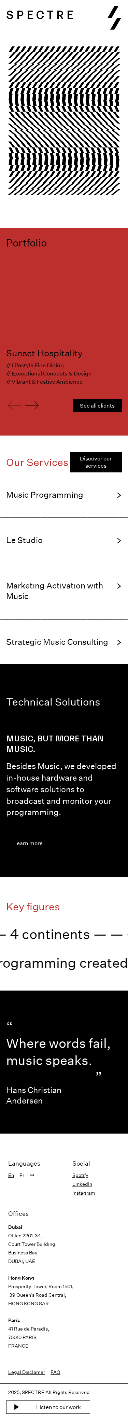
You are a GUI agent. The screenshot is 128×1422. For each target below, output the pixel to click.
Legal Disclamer (26, 1372)
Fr (21, 1175)
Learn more (28, 843)
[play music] (16, 1407)
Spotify (80, 1175)
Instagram (83, 1193)
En (11, 1175)
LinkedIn (82, 1184)
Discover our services (96, 462)
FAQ (55, 1372)
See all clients (97, 405)
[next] (31, 405)
